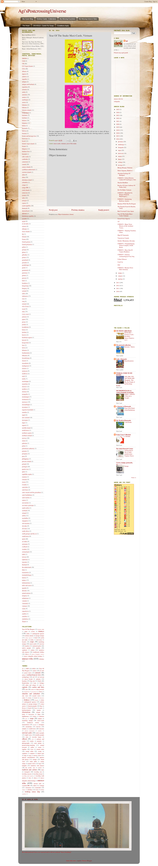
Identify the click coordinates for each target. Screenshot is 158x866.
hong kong (25, 286)
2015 (118, 136)
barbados (24, 115)
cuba (23, 198)
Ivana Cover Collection (123, 435)
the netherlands (26, 567)
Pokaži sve (133, 477)
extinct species (28, 638)
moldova (24, 389)
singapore (25, 521)
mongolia (25, 394)
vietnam (63, 143)
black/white (25, 683)
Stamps (126, 466)
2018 (118, 130)
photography (26, 743)
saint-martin (25, 497)
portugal (24, 467)
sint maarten (25, 523)
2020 (118, 124)
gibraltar (24, 255)
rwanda (24, 485)
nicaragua (25, 420)
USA (23, 69)
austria (24, 97)
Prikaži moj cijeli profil (121, 53)
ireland (24, 304)
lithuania (24, 355)
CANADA (127, 436)
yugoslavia (25, 611)
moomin (34, 724)
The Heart (25, 26)
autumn (38, 679)
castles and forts (38, 687)
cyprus (24, 203)
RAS (34, 669)
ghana (24, 252)
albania (24, 71)
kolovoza (121, 153)
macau (24, 361)
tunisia (24, 578)
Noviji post (53, 209)
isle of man (25, 306)
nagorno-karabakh (27, 410)
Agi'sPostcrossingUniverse (42, 11)
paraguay (25, 454)
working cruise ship (32, 791)
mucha (27, 646)
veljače (120, 276)
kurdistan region (27, 337)
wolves (42, 789)
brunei (24, 146)
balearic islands (26, 110)
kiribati (24, 332)
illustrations (26, 712)
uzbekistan (25, 598)
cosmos (33, 631)
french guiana (26, 242)
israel (23, 309)
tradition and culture (29, 769)
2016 (118, 133)
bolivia (24, 131)
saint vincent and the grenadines (31, 492)
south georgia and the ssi (29, 534)
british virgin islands (28, 144)
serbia (24, 516)
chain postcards (40, 689)
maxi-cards (57, 143)
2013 (118, 283)
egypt (23, 221)
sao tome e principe (28, 505)
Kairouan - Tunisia (129, 347)
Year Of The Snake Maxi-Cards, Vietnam (125, 215)
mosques (41, 725)
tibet (23, 570)
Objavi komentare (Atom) (66, 214)
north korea (25, 430)
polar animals (38, 743)
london (34, 716)
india (23, 293)
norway (24, 438)
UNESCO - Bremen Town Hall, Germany (125, 268)
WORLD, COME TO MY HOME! (124, 374)
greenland (25, 260)
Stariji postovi (103, 209)
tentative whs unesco (37, 766)
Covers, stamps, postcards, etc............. (124, 463)
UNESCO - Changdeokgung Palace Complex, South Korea (126, 245)
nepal (23, 415)
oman (23, 441)
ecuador (24, 219)
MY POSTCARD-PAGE (124, 331)
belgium (24, 123)
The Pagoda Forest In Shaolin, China (127, 207)
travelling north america (28, 776)
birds (39, 681)
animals (38, 672)
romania (24, 479)
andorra (24, 76)
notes (27, 737)
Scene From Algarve (124, 219)
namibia (24, 412)
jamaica (24, 317)
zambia (24, 614)
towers (40, 767)
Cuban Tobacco (122, 259)
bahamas (24, 105)
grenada (24, 262)
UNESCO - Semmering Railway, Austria (125, 200)
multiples (24, 729)
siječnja (120, 279)
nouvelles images (36, 737)
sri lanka (24, 541)
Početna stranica (77, 209)
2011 (118, 288)
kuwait (24, 340)
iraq (23, 301)
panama (24, 451)
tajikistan (25, 559)
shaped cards (40, 753)
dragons (36, 700)
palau (23, 446)
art (33, 677)
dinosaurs (42, 698)
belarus (24, 120)
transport (27, 772)
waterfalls (38, 788)
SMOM (24, 58)
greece (24, 257)
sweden (24, 549)
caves (32, 689)
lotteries (41, 716)
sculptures (32, 753)
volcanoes (28, 788)
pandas (32, 741)
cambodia (25, 159)
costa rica (25, 193)
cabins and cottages (30, 685)
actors (34, 671)
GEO (27, 669)
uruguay (24, 596)
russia (23, 482)
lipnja (120, 159)
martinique (25, 381)
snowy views (37, 755)
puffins (32, 747)
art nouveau (41, 677)
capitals (24, 687)
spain (23, 539)
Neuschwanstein (128, 361)
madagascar (25, 366)
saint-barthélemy (27, 495)
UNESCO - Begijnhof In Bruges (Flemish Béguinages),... (125, 194)
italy (23, 311)
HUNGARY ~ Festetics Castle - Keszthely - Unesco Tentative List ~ (129, 336)
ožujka (120, 273)
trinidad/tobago (26, 575)
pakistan (24, 443)
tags (40, 763)
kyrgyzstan (25, 343)
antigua (24, 82)
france (24, 239)
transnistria (25, 572)
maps (32, 641)
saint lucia (25, 490)
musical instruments (30, 731)
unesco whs (27, 658)
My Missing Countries (67, 19)
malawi (24, 368)
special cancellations (28, 757)
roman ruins (40, 749)
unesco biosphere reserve (38, 654)
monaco (24, 392)
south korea (25, 536)
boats (35, 683)
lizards (24, 642)
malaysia (24, 371)
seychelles (25, 518)
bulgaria (24, 149)
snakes (33, 650)
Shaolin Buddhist (123, 183)
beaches (24, 681)
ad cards (42, 670)
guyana (24, 278)
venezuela (25, 603)
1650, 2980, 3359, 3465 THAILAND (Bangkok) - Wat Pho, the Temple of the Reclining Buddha (125, 381)
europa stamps (40, 636)
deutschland (25, 211)
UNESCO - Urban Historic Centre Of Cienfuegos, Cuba (127, 179)
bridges (42, 683)
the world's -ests (30, 767)
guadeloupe (25, 265)
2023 (118, 115)
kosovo (24, 335)
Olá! (119, 265)
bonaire (24, 133)
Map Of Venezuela (123, 235)
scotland (24, 510)
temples (24, 766)
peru (23, 456)
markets (40, 718)
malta (23, 379)
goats (40, 708)
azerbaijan (25, 100)
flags (41, 706)
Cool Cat (120, 262)
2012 (118, 285)
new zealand (25, 417)
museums (41, 729)
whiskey (41, 659)
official (24, 739)
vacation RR (25, 785)
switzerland (25, 552)
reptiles (38, 648)
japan (23, 319)
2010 (118, 291)
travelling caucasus (27, 774)
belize (24, 126)
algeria (24, 74)
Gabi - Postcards (121, 359)
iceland (24, 291)
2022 (118, 118)
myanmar (25, 407)
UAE (23, 61)
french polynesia (27, 244)
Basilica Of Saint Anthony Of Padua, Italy (126, 186)
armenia (24, 89)
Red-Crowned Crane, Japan (126, 211)
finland (24, 237)
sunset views (31, 763)
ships (25, 755)
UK (23, 64)
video (34, 785)
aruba (23, 92)
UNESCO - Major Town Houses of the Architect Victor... (125, 226)
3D (22, 668)
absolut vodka (41, 629)
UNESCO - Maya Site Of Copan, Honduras (125, 251)
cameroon (25, 162)
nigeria (24, 425)
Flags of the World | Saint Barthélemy (129, 409)
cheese (40, 691)
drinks (28, 633)
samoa (24, 500)
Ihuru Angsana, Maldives (125, 170)
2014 (118, 139)
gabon (24, 247)
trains (42, 770)
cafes (40, 685)
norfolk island (26, 428)
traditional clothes (38, 652)
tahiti (23, 554)
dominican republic (28, 216)
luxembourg (25, 358)
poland (24, 464)
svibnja (120, 162)
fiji (23, 234)
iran (23, 299)
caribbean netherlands (28, 169)
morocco (24, 402)
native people (26, 648)
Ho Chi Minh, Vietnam (124, 190)
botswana (25, 139)
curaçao (24, 200)
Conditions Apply (63, 26)
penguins (39, 741)
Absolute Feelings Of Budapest (124, 174)
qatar (23, 472)
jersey (24, 322)
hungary (24, 288)
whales (23, 789)
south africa (25, 531)
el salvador (25, 224)
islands (38, 712)
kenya (24, 330)
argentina (25, 87)
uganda (24, 588)
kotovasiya (39, 640)
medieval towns (33, 722)
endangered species (38, 634)
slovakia (24, 526)
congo (24, 185)
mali (23, 376)
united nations (26, 593)
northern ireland (27, 435)
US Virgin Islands (27, 66)
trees (30, 778)
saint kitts (25, 487)
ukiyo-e (27, 654)
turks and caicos (26, 585)
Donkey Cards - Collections (46, 19)
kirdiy (32, 640)
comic (23, 698)
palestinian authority (28, 448)
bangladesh (25, 113)
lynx (26, 718)
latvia (23, 348)
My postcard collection (123, 345)
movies (42, 644)
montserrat (25, 399)
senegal (24, 513)
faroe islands (26, 231)
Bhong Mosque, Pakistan (125, 168)
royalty (40, 751)
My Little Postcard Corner (124, 449)
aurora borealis (29, 679)
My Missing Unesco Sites (88, 19)
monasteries (25, 725)
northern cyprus (26, 433)
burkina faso (25, 151)
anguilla (24, 79)
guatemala (25, 270)
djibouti (24, 213)
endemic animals (29, 635)
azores (24, 102)
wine (37, 789)
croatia (24, 195)
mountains (29, 727)
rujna (119, 150)
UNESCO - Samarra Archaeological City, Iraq (126, 255)
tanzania (24, 562)
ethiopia (24, 229)
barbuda (24, 118)
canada (24, 164)
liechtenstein (26, 353)
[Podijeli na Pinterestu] (76, 141)
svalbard (24, 547)
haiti (23, 281)
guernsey (24, 273)
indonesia (25, 296)
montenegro (25, 397)
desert (35, 698)
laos (23, 345)
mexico (24, 386)
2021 (118, 121)
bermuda (24, 128)
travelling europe (38, 774)
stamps (35, 759)
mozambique (26, 404)
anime (25, 631)
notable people (39, 735)
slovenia (24, 528)
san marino (25, 503)
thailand (24, 565)
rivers (32, 749)
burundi (24, 154)
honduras (25, 283)
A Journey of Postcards (123, 406)
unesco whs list (118, 99)
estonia (24, 226)
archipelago (25, 677)
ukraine (24, 591)
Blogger (89, 861)
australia (24, 95)
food (36, 638)
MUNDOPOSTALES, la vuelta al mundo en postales (125, 392)
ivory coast (25, 314)
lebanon (24, 350)
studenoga (121, 144)
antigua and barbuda (28, 84)
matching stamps (27, 720)
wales (23, 609)
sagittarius (24, 650)
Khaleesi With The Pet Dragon (127, 204)
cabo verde (25, 157)
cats (26, 689)
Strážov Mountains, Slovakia (126, 241)
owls (33, 739)
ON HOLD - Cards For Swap (43, 26)
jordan (24, 324)
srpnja (120, 156)
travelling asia (38, 772)
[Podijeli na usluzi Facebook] (74, 141)
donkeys (41, 631)
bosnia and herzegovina (29, 136)
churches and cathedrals (31, 693)
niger (23, 423)
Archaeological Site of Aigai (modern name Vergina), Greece (129, 453)
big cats (32, 681)
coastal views (36, 696)
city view (25, 696)
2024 (118, 112)
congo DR (25, 188)
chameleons (26, 691)
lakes (39, 714)
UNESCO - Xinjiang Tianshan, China (127, 231)
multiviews (32, 729)
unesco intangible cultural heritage (33, 656)
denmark (24, 208)
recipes (39, 747)
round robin (29, 751)
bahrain (24, 107)
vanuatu (24, 601)
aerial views (27, 673)
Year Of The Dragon (28, 629)
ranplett (79, 861)
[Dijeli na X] (72, 141)
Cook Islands (128, 422)
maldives (24, 374)
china (23, 177)
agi (127, 41)
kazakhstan (25, 327)
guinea (24, 275)
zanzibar (24, 616)
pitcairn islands (26, 461)
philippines (25, 459)
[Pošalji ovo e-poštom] (68, 141)
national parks (37, 646)
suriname (25, 544)
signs (30, 755)
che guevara (34, 691)
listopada (121, 147)
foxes (35, 708)
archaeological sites (34, 675)
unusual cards (37, 783)
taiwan (24, 557)
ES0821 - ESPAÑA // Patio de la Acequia (129, 396)
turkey (24, 580)
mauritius (25, 384)
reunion (24, 477)
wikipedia (117, 101)
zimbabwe (25, 619)
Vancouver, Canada (123, 238)
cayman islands (26, 172)
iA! (119, 221)
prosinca (120, 142)
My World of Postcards (123, 420)
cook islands (25, 190)
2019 (118, 127)
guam (23, 268)
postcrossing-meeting (28, 745)
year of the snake (71, 143)
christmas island (27, 180)
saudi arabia (25, 508)
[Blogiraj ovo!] (70, 141)
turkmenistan (26, 583)
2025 (118, 109)
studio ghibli (33, 761)
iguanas (39, 710)
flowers (24, 708)
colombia (25, 182)
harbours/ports (26, 710)
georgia (24, 250)
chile (23, 175)
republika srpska (27, 474)
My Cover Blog (27, 19)
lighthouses (25, 716)
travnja (120, 165)
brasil (23, 141)
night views (28, 735)
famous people (32, 706)
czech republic (26, 206)
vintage (42, 785)
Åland (24, 621)
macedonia (25, 363)
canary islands (26, 167)
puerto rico (25, 469)
